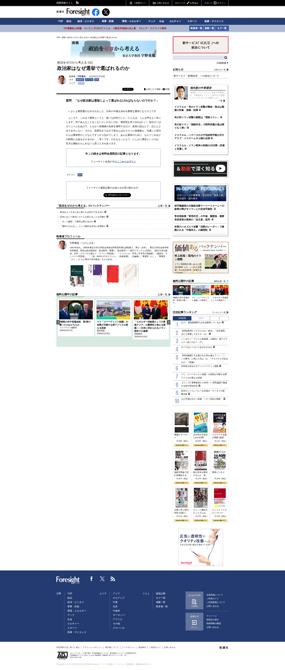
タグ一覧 (222, 28)
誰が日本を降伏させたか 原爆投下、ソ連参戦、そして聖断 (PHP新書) (200, 474)
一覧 (220, 100)
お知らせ (178, 69)
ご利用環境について (215, 602)
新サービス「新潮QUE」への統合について (196, 76)
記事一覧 (162, 206)
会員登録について (214, 595)
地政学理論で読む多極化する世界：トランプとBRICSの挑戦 (181, 474)
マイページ (211, 616)
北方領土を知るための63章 (200, 436)
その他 (116, 623)
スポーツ (192, 21)
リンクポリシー (128, 647)
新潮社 (224, 647)
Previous (58, 322)
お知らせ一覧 (220, 70)
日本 (96, 80)
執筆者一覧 (196, 28)
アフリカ (117, 619)
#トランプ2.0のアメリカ (97, 28)
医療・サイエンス (214, 21)
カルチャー (175, 21)
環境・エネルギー (131, 21)
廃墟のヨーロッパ (181, 436)
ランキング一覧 (219, 312)
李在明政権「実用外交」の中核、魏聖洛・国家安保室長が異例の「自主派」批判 (199, 218)
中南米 (116, 611)
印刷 (168, 89)
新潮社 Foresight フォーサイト (73, 12)
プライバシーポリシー (92, 647)
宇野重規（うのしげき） (83, 243)
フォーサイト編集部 (68, 327)
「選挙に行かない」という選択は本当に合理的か (83, 226)
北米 (115, 606)
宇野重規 (81, 76)
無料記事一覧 (220, 281)
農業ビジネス (218, 472)
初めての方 (186, 3)
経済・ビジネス (85, 21)
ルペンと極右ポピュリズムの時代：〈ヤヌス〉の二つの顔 (200, 511)
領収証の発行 (212, 619)
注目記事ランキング (185, 312)
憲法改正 (80, 80)
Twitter (102, 578)
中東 (115, 602)
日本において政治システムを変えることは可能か (83, 217)
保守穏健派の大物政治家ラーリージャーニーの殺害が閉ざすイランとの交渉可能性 (199, 207)
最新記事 (160, 593)
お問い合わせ (163, 3)
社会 (161, 21)
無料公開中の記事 (67, 294)
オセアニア (119, 598)
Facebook (91, 578)
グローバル (119, 628)
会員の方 (214, 3)
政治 (68, 21)
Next (168, 322)
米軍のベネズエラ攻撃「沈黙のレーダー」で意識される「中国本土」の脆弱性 (199, 228)
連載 (63, 37)
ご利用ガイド (140, 3)
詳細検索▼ (223, 63)
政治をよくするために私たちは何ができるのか (82, 212)
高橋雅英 (138, 334)
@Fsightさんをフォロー (118, 195)
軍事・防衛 (108, 21)
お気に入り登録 (153, 89)
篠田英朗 (101, 331)
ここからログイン (126, 161)
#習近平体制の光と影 (124, 28)
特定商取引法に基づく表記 (68, 647)
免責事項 (142, 647)
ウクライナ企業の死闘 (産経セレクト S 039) (219, 436)
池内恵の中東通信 (200, 87)
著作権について (112, 647)
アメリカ (89, 80)
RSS (77, 3)
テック (151, 21)
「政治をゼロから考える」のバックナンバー (83, 205)
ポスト (129, 89)
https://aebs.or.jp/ (76, 657)
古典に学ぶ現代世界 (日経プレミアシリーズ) (181, 511)
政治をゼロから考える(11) (77, 37)
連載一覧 (209, 28)
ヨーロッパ (119, 615)
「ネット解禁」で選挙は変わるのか (77, 221)
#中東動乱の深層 (72, 28)
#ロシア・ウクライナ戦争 (153, 28)
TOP (60, 21)
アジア (81, 83)
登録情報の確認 (213, 623)
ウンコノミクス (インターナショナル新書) (219, 511)
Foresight (68, 580)
